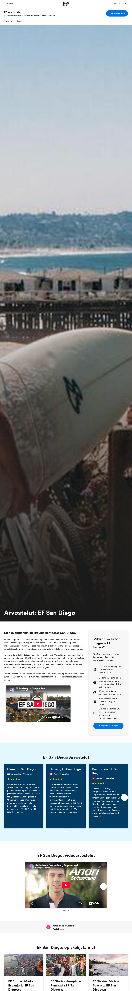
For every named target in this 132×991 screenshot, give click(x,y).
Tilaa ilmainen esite (117, 13)
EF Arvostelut (13, 12)
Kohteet (20, 21)
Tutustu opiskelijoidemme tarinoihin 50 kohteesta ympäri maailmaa (29, 15)
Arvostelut (8, 21)
